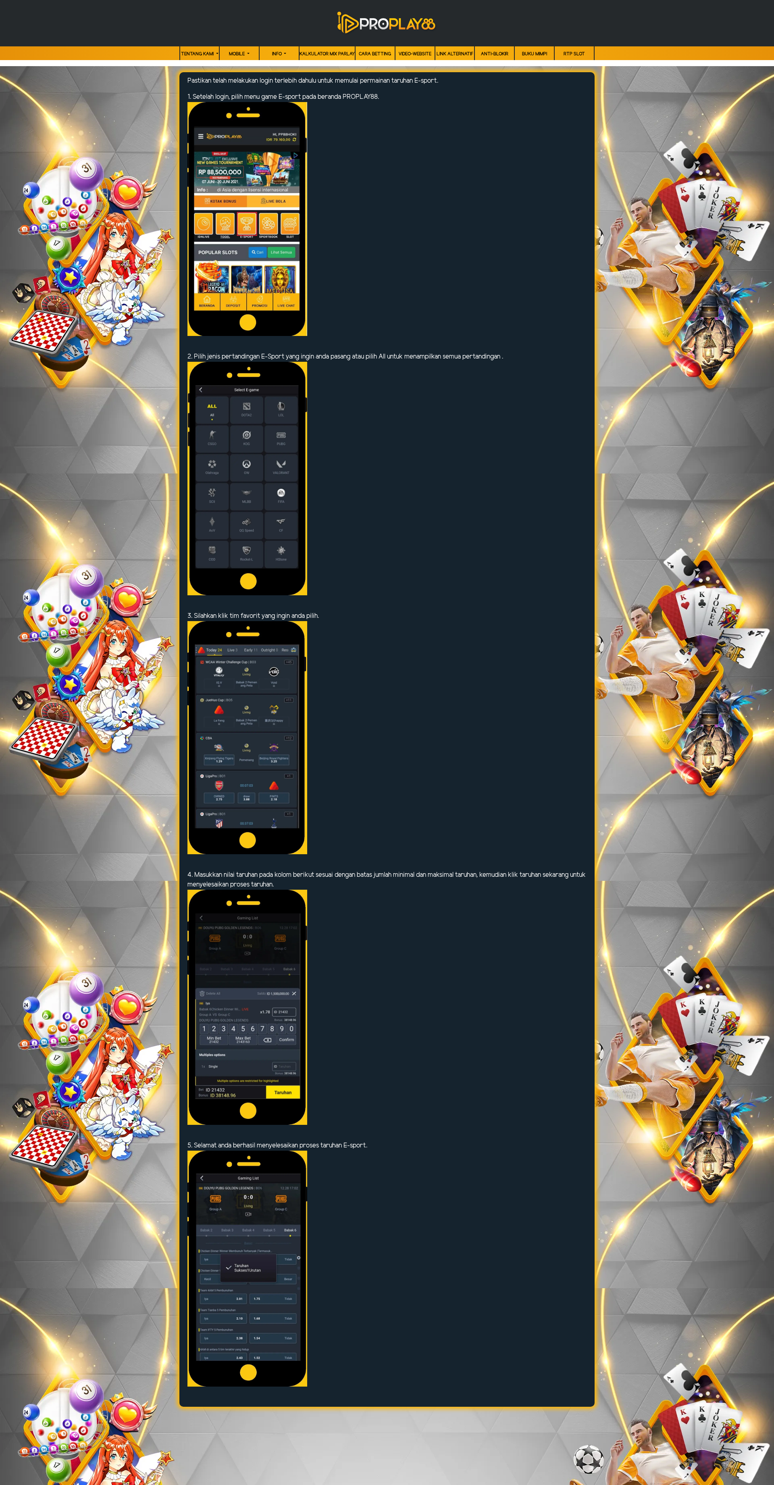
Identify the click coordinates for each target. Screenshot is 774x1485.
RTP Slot (574, 54)
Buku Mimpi (534, 54)
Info (277, 54)
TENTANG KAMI (198, 54)
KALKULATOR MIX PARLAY (327, 54)
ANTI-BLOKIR (494, 54)
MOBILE (237, 54)
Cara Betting (375, 54)
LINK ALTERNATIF (455, 54)
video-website (415, 54)
